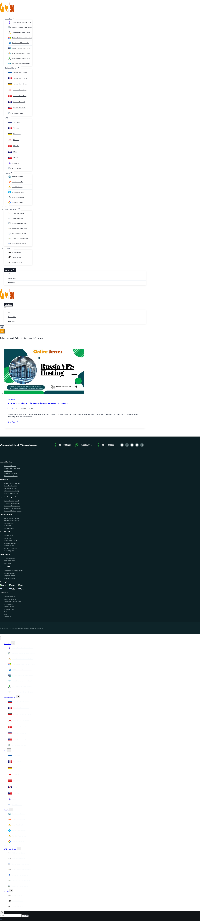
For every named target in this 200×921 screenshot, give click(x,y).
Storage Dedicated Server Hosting (21, 48)
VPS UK (15, 152)
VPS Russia (16, 122)
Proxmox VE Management (12, 511)
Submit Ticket (12, 278)
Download (7, 563)
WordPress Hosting (17, 176)
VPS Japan (16, 140)
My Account (11, 282)
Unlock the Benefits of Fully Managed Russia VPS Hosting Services (38, 403)
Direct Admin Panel (10, 541)
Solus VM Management (12, 503)
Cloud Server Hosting (11, 476)
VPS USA (15, 158)
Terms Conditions (10, 599)
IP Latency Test (9, 609)
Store (9, 273)
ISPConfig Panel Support (19, 244)
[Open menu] (2, 331)
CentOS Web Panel (10, 548)
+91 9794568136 (107, 445)
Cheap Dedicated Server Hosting (21, 22)
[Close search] (2, 912)
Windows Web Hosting (11, 491)
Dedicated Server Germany (20, 84)
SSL (6, 206)
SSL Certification (9, 573)
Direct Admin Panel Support (20, 223)
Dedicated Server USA (19, 108)
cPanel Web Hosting (17, 182)
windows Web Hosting (18, 192)
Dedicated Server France (20, 78)
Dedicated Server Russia (20, 72)
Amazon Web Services (11, 521)
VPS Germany (17, 134)
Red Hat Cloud (9, 528)
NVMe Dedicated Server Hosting (21, 53)
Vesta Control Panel (10, 543)
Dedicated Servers (10, 697)
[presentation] (75, 372)
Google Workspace (17, 202)
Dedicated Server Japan (19, 90)
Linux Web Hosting (17, 187)
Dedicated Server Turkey (20, 96)
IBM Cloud (7, 526)
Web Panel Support (10, 849)
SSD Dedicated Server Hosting (20, 43)
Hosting (6, 810)
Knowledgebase (9, 560)
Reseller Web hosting (18, 197)
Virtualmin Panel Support (19, 233)
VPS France (16, 128)
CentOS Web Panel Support (20, 238)
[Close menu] (0, 638)
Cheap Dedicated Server (12, 468)
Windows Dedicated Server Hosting (22, 38)
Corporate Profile (9, 596)
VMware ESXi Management (13, 508)
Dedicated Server (10, 466)
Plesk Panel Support (17, 218)
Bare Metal (7, 644)
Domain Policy (9, 606)
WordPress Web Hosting (12, 483)
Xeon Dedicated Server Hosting (21, 63)
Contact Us (7, 616)
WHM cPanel (8, 536)
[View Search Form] (2, 327)
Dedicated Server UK (19, 102)
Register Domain (16, 252)
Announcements (9, 558)
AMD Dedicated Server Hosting (21, 58)
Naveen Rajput (11, 409)
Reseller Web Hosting (11, 493)
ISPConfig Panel (9, 551)
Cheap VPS (15, 163)
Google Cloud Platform (11, 518)
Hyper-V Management (11, 501)
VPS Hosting (11, 399)
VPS (5, 751)
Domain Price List (17, 262)
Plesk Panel (8, 538)
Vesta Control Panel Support (20, 228)
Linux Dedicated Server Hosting (21, 32)
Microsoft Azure (9, 523)
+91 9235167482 (86, 445)
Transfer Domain (16, 257)
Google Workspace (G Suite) (13, 570)
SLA (5, 611)
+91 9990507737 (64, 445)
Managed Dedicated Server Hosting (22, 27)
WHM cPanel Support (18, 213)
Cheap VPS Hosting (10, 473)
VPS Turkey (16, 146)
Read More (13, 422)
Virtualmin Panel (9, 546)
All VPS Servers (16, 168)
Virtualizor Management (12, 506)
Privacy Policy (8, 604)
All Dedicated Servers (18, 113)
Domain (6, 891)
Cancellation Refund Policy (13, 601)
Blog (5, 614)
